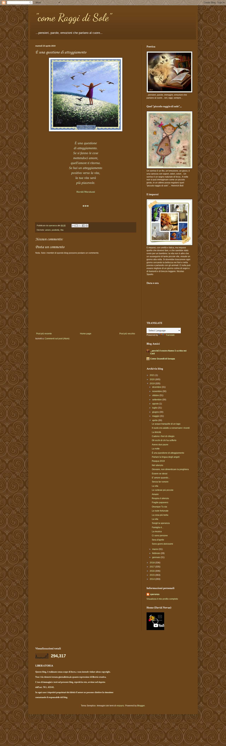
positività (55, 230)
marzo (155, 549)
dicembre (157, 387)
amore (48, 230)
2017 (152, 566)
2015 (152, 575)
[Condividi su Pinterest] (86, 225)
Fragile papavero (160, 502)
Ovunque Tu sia (159, 506)
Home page (85, 333)
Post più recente (44, 333)
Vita (61, 230)
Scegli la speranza (161, 523)
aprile (155, 420)
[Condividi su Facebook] (83, 225)
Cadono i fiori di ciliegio (163, 436)
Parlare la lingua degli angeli (166, 457)
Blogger (141, 705)
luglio (155, 408)
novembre (157, 391)
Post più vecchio (127, 333)
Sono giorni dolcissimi (162, 544)
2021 (152, 375)
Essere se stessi (159, 473)
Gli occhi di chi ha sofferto (164, 440)
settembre (157, 399)
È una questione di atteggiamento (168, 453)
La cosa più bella (160, 515)
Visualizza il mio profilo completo (162, 599)
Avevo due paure (160, 444)
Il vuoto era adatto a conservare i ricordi (171, 428)
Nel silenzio (157, 465)
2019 (152, 383)
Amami (155, 494)
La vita (155, 486)
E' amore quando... (161, 477)
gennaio (156, 557)
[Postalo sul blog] (76, 225)
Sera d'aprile (158, 540)
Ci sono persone (160, 535)
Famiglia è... (157, 527)
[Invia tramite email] (73, 225)
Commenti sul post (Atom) (57, 338)
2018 (152, 562)
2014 (152, 579)
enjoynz (120, 705)
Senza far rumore (160, 482)
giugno (155, 412)
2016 (152, 571)
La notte (156, 448)
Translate (170, 335)
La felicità (156, 432)
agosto (155, 403)
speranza (154, 594)
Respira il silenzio (160, 498)
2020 (152, 379)
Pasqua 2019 (158, 461)
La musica (157, 531)
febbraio (156, 553)
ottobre (155, 395)
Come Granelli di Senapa (162, 359)
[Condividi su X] (80, 225)
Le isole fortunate (160, 511)
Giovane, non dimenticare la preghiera (170, 469)
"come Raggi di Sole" (73, 17)
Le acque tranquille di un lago (166, 424)
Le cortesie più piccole (162, 490)
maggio (156, 416)
